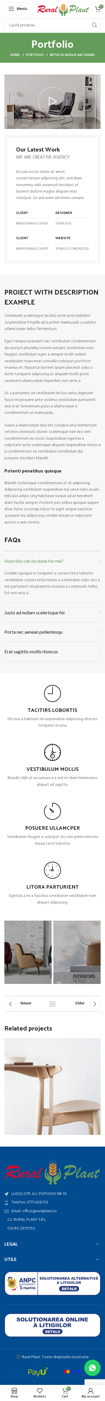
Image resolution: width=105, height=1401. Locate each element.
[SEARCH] (94, 25)
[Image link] (52, 1171)
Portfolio (35, 55)
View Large (95, 1043)
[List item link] (52, 1202)
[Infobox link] (52, 707)
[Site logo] (63, 9)
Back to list (52, 1004)
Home (15, 55)
